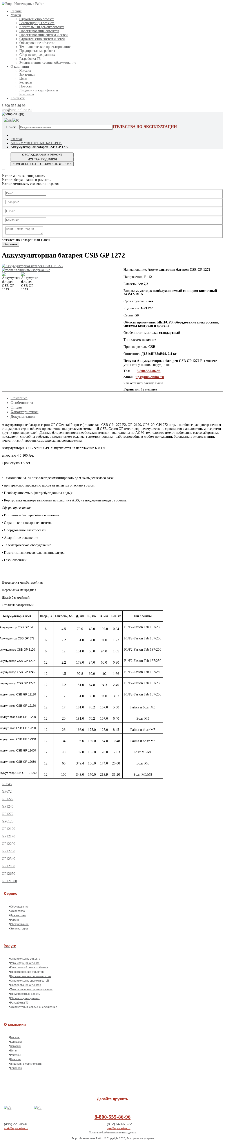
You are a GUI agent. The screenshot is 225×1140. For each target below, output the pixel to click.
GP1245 (7, 806)
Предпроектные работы (37, 51)
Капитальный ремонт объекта (41, 27)
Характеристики (24, 412)
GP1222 (7, 799)
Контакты (26, 94)
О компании (20, 66)
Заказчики (27, 74)
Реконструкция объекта (36, 23)
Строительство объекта (36, 19)
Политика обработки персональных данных (112, 1132)
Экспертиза (17, 911)
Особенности (22, 402)
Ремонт (14, 919)
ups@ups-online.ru (17, 110)
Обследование (19, 906)
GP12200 (8, 844)
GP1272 (7, 814)
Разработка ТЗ (30, 58)
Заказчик (15, 1046)
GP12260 (8, 851)
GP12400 (8, 866)
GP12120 (9, 829)
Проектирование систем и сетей (43, 35)
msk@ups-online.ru (16, 1128)
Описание (19, 398)
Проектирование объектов (39, 31)
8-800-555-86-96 (13, 105)
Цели (23, 78)
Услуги (16, 15)
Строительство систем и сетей (42, 39)
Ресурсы (25, 82)
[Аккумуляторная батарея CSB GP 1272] (11, 281)
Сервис (16, 11)
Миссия (25, 70)
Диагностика (18, 915)
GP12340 (8, 858)
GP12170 (8, 836)
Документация (23, 416)
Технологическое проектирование (45, 47)
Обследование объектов (37, 43)
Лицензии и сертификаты (38, 90)
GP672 (7, 791)
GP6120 (7, 821)
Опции (16, 407)
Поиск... (12, 127)
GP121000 (9, 881)
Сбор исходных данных (37, 54)
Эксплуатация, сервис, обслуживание (47, 62)
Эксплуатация (19, 928)
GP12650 (8, 873)
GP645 (7, 784)
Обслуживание (19, 924)
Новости (25, 86)
